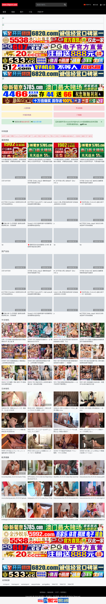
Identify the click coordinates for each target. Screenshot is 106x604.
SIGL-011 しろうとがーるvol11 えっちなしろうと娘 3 (39, 430)
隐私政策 (50, 592)
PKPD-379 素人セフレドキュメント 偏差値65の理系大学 (13, 452)
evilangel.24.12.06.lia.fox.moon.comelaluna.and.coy (14, 519)
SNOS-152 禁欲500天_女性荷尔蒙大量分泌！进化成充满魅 (40, 383)
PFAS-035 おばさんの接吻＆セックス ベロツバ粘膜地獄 (39, 452)
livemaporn (15, 584)
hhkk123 (63, 584)
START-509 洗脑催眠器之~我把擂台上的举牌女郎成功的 (13, 362)
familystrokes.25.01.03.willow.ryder (66, 519)
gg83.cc (83, 124)
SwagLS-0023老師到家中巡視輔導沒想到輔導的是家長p (40, 224)
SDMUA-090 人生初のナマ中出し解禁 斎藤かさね (66, 409)
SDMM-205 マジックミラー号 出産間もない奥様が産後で (65, 430)
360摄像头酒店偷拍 (66, 136)
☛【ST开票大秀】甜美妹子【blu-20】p (65, 182)
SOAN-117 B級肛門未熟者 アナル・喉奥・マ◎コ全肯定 (65, 452)
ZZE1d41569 (6, 181)
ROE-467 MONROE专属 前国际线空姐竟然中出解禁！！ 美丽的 (66, 362)
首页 (4, 12)
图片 (21, 12)
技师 (25, 136)
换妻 (83, 136)
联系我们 (63, 592)
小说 (30, 12)
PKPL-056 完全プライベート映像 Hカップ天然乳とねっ (91, 430)
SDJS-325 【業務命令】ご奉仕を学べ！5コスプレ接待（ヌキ (39, 409)
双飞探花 (89, 136)
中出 (48, 136)
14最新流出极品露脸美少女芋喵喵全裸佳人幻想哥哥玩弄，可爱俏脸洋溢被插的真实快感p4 (40, 160)
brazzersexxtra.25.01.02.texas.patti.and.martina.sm (92, 477)
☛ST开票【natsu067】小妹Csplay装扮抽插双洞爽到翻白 (40, 203)
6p (81, 245)
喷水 (52, 136)
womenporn (25, 584)
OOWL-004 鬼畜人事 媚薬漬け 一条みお (91, 409)
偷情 (3, 136)
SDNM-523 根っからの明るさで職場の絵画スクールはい (92, 452)
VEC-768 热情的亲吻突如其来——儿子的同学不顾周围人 (66, 383)
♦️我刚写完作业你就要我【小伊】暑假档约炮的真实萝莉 (39, 246)
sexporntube (35, 584)
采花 (56, 136)
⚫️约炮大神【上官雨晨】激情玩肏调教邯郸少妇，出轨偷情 (13, 224)
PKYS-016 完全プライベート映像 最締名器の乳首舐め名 (13, 430)
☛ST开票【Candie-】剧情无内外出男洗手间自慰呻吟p (14, 203)
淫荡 (39, 136)
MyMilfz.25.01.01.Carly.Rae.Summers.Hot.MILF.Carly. (66, 477)
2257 (57, 592)
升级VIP (40, 12)
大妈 (34, 136)
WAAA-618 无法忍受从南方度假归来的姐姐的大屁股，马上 (66, 340)
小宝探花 (77, 136)
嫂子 (30, 136)
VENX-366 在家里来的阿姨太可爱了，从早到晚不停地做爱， (39, 362)
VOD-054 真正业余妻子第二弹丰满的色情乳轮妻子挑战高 (92, 362)
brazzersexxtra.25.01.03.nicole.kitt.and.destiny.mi (66, 498)
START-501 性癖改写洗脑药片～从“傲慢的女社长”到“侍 (40, 340)
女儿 (16, 136)
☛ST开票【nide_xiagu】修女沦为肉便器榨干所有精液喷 (91, 224)
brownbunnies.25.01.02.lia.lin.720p (14, 477)
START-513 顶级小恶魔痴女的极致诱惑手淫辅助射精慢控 (92, 340)
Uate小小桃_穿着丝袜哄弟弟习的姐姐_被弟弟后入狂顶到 (66, 203)
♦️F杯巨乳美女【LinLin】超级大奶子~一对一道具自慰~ (92, 203)
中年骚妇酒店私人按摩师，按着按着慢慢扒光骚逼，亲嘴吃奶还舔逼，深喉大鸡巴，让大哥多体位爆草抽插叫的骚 (14, 160)
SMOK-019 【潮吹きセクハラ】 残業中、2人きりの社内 (14, 409)
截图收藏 (22, 122)
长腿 (43, 136)
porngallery (46, 584)
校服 (8, 136)
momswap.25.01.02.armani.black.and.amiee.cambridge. (92, 519)
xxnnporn (6, 584)
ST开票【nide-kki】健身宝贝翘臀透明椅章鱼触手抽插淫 (91, 182)
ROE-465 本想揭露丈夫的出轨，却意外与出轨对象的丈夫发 (92, 383)
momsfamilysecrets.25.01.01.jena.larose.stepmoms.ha (14, 498)
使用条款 (43, 592)
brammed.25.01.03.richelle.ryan (39, 519)
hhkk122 (55, 584)
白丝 (21, 136)
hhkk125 (71, 584)
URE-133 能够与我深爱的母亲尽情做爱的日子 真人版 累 (14, 340)
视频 (13, 12)
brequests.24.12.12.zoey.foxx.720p (40, 498)
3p (2, 245)
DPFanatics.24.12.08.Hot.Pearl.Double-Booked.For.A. (40, 478)
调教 (12, 136)
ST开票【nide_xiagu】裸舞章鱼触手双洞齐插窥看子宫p (39, 182)
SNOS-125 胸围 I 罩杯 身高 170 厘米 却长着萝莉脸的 (14, 383)
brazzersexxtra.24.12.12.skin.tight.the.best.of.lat (92, 498)
